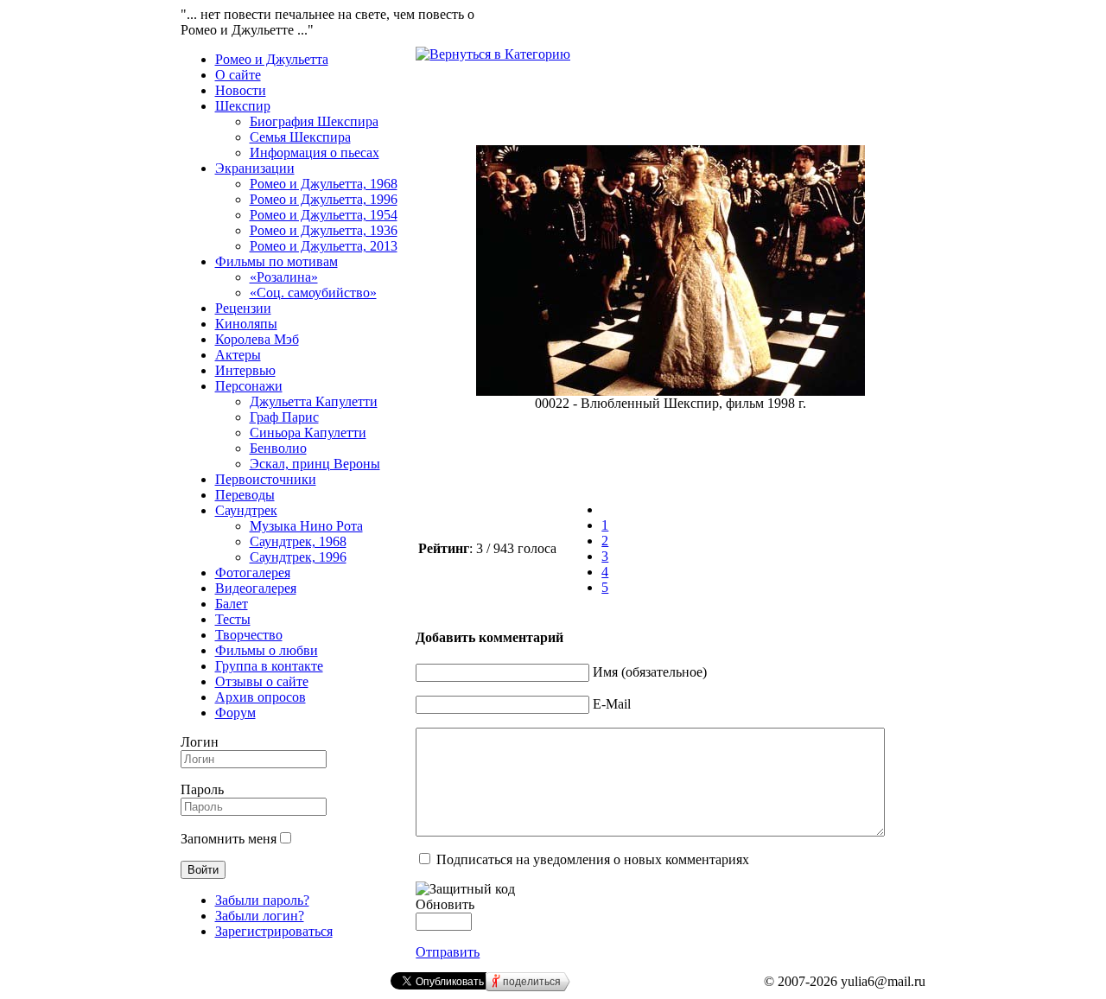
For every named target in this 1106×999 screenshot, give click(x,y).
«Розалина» (284, 277)
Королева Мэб (257, 339)
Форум (235, 712)
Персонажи (249, 386)
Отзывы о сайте (261, 681)
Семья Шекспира (300, 137)
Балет (231, 603)
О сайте (238, 74)
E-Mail (612, 704)
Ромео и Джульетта (271, 59)
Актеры (238, 354)
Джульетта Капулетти (314, 401)
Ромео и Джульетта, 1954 (323, 214)
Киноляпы (246, 323)
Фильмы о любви (266, 650)
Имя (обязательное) (650, 672)
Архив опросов (260, 697)
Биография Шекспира (314, 121)
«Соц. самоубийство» (313, 292)
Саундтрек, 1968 (298, 541)
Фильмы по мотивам (276, 261)
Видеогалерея (255, 588)
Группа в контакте (269, 666)
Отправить (448, 952)
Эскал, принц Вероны (315, 463)
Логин (200, 742)
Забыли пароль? (262, 900)
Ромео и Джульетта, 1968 (323, 183)
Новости (240, 90)
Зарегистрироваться (274, 931)
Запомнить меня (228, 838)
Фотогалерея (252, 572)
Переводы (245, 494)
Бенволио (278, 448)
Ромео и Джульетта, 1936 (323, 230)
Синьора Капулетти (308, 432)
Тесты (233, 619)
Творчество (249, 634)
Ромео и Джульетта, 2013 (323, 246)
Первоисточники (265, 479)
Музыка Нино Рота (306, 526)
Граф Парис (284, 417)
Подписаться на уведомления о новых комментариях (592, 859)
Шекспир (242, 106)
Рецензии (243, 308)
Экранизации (255, 168)
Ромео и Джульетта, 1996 (323, 199)
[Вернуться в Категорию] (493, 54)
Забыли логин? (259, 915)
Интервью (245, 370)
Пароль (202, 789)
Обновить (445, 904)
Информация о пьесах (314, 152)
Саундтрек (246, 510)
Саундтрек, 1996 (298, 557)
